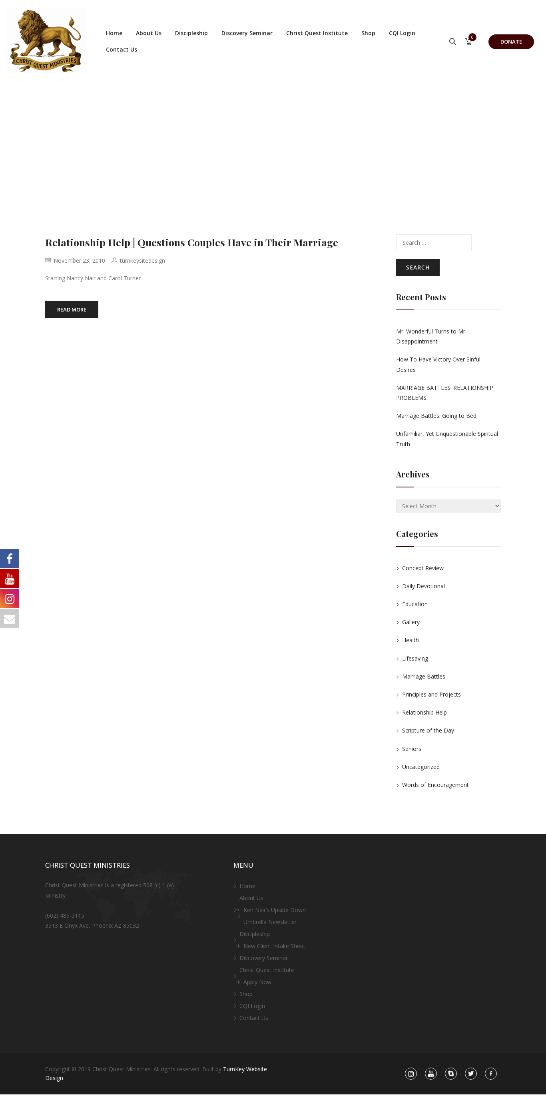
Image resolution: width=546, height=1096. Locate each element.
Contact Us (121, 49)
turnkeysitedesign (142, 260)
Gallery (411, 622)
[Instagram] (411, 1073)
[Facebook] (491, 1073)
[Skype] (451, 1073)
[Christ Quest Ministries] (46, 41)
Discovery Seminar (247, 33)
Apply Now (257, 982)
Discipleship (191, 33)
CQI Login (402, 33)
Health (410, 640)
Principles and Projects (431, 694)
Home (114, 33)
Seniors (411, 749)
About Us (148, 33)
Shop (368, 33)
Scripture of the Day (428, 730)
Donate (511, 41)
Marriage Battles (423, 676)
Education (415, 604)
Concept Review (423, 568)
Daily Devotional (423, 586)
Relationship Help (424, 712)
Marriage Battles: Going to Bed (436, 415)
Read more (71, 309)
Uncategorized (421, 767)
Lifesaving (415, 658)
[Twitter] (471, 1073)
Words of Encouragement (435, 785)
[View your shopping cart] (468, 42)
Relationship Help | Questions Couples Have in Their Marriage (191, 242)
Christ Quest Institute (317, 33)
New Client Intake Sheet (274, 946)
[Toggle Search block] (452, 42)
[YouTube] (431, 1073)
